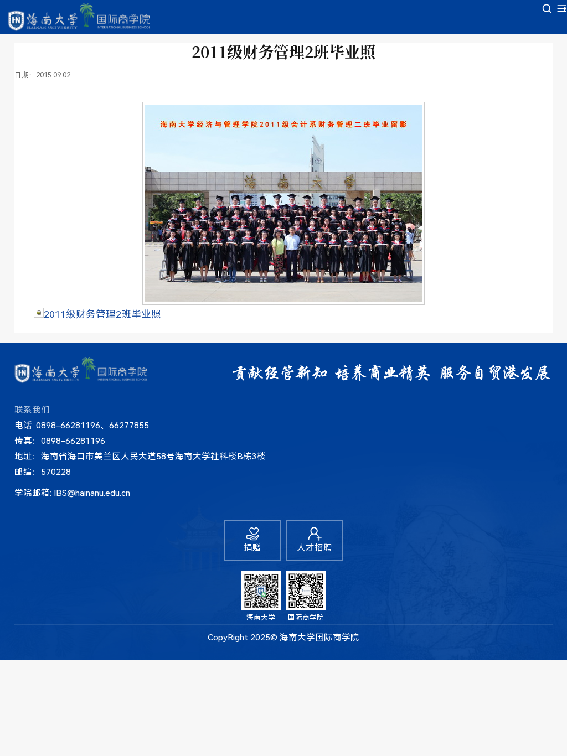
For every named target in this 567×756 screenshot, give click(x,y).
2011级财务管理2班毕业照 (102, 314)
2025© (263, 638)
